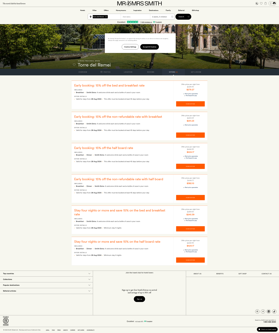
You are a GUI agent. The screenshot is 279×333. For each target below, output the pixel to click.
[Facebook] (263, 311)
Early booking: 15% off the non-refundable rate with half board (118, 179)
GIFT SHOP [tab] (242, 274)
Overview (83, 72)
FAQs (53, 330)
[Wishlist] (261, 3)
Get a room (196, 72)
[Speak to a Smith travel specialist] (257, 3)
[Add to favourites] (74, 64)
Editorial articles (9, 291)
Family (168, 10)
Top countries (8, 273)
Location (128, 72)
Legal (47, 330)
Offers (106, 10)
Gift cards (81, 330)
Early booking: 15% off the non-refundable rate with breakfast (118, 116)
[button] (257, 3)
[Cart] (266, 3)
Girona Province (86, 61)
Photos (107, 72)
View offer (190, 104)
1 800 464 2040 (269, 322)
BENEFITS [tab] (219, 274)
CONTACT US (266, 274)
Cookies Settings (130, 47)
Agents (65, 330)
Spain (97, 61)
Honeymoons (121, 10)
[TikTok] (274, 311)
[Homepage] (139, 3)
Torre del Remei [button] (98, 17)
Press (59, 330)
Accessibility (90, 330)
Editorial (181, 10)
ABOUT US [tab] (197, 274)
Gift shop (195, 10)
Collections (7, 279)
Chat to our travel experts (268, 329)
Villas (94, 10)
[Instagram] (257, 311)
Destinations (153, 10)
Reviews (150, 72)
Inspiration (137, 10)
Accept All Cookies (149, 47)
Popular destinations (11, 285)
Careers (72, 330)
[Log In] (272, 3)
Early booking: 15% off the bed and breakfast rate (109, 85)
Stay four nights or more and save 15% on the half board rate (117, 241)
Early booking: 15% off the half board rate (103, 148)
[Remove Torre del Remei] (106, 16)
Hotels (82, 10)
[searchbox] (115, 16)
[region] (140, 43)
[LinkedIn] (269, 311)
